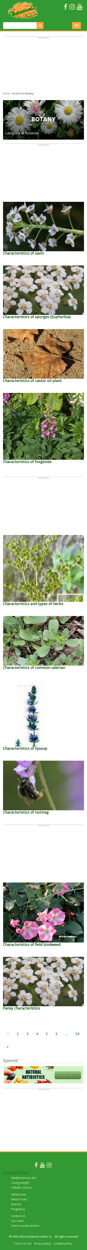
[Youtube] (42, 1166)
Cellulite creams (21, 1187)
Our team (17, 1221)
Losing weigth (20, 1183)
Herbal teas (18, 1194)
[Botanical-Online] (24, 10)
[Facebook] (36, 1166)
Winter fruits (19, 1199)
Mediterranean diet (23, 1178)
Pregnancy (18, 1209)
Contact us (18, 1216)
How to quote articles (25, 1226)
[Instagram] (49, 1166)
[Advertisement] (43, 66)
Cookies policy (62, 1243)
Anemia (16, 1204)
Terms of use (22, 1243)
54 (77, 1034)
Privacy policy (42, 1243)
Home (6, 93)
